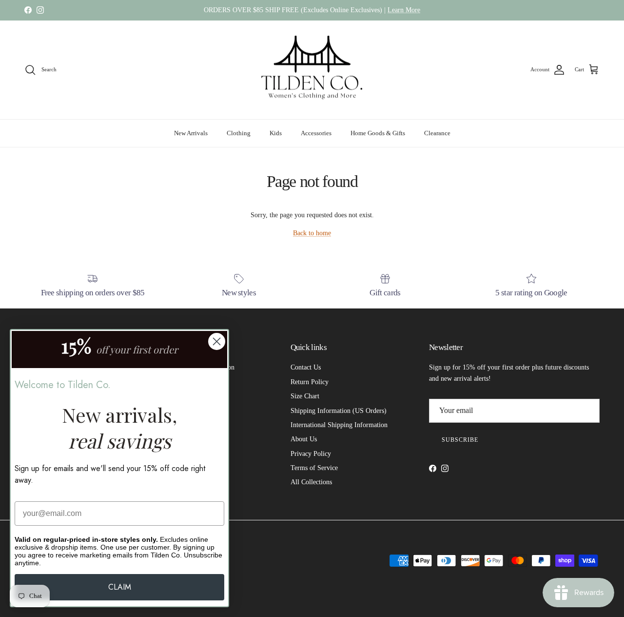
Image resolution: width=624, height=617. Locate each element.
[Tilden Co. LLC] (312, 70)
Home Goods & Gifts (378, 133)
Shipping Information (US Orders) (339, 410)
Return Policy (310, 382)
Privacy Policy (311, 453)
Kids (276, 133)
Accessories (316, 133)
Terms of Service (314, 468)
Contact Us (306, 367)
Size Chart (305, 396)
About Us (304, 439)
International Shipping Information (339, 425)
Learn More (404, 10)
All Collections (311, 482)
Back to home (312, 233)
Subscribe (460, 439)
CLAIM (119, 587)
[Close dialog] (216, 341)
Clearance (437, 133)
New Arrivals (191, 133)
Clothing (239, 133)
